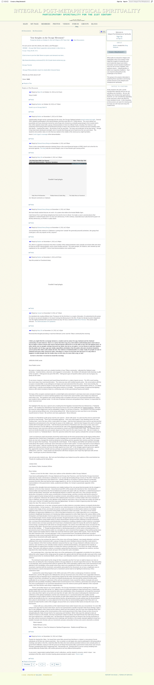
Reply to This (27, 83)
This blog (43, 148)
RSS (24, 670)
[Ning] (5, 1)
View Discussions (78, 40)
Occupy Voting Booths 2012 (30, 51)
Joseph (39, 313)
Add (104, 31)
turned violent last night (88, 119)
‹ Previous (27, 664)
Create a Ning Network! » (117, 52)
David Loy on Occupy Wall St (38, 107)
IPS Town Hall (65, 40)
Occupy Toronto (27, 65)
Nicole (39, 40)
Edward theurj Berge (43, 143)
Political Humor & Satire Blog (57, 195)
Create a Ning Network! (17, 1)
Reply (31, 99)
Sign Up (119, 1)
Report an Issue (111, 675)
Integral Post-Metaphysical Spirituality (77, 11)
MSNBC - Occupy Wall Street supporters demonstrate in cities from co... (44, 48)
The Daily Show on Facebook (77, 195)
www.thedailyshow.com (79, 163)
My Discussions (37, 31)
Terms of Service (125, 675)
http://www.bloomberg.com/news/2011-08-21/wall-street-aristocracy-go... (44, 60)
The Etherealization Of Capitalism (45, 321)
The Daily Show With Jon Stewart (39, 160)
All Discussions (26, 31)
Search (152, 1)
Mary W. (39, 92)
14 (52, 664)
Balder (39, 104)
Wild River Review (80, 320)
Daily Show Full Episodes (38, 195)
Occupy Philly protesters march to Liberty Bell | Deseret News (41, 70)
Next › (58, 664)
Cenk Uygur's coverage (40, 134)
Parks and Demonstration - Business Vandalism (43, 162)
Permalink (30, 92)
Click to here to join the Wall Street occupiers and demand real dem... (43, 55)
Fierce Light (79, 654)
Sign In (125, 1)
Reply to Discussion (29, 661)
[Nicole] (25, 43)
